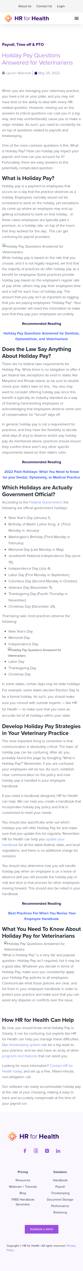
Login (61, 6)
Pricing (23, 1172)
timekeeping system (24, 1044)
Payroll (8, 44)
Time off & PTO (30, 44)
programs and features (19, 1056)
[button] (76, 18)
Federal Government (45, 502)
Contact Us (44, 6)
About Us (24, 6)
